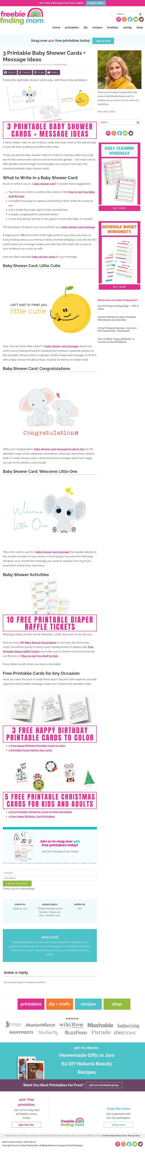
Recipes (88, 1004)
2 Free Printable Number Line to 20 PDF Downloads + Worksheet (117, 329)
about (5, 1142)
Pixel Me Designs (75, 1145)
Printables (31, 1004)
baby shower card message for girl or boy (59, 449)
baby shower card (44, 183)
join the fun (26, 1124)
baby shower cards (43, 256)
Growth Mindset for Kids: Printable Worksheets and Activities (117, 318)
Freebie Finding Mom (21, 16)
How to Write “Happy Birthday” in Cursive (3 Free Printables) (116, 340)
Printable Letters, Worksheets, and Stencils (22, 1136)
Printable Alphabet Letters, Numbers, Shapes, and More (50, 912)
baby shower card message (78, 227)
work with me (30, 1142)
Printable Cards (53, 915)
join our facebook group (104, 1085)
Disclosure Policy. (60, 65)
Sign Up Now (103, 40)
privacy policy (15, 1142)
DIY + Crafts (60, 1004)
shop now (118, 1124)
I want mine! (96, 3)
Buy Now (119, 208)
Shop (117, 1004)
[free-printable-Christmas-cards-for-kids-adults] (50, 807)
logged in (21, 982)
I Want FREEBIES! (17, 883)
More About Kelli (106, 111)
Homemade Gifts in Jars (86, 1055)
